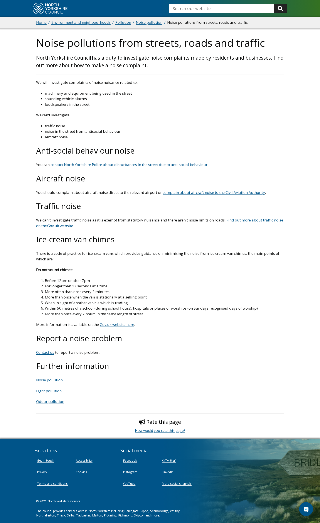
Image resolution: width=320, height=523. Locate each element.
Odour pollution (50, 401)
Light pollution (49, 390)
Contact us (45, 352)
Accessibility (84, 460)
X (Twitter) (169, 460)
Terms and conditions (52, 483)
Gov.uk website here (117, 324)
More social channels (177, 483)
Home (41, 22)
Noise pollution (149, 22)
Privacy (42, 472)
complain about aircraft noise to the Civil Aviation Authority (214, 192)
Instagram (130, 472)
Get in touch (45, 460)
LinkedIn (167, 472)
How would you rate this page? (160, 430)
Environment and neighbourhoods (81, 22)
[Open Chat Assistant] (306, 509)
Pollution (123, 22)
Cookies (81, 472)
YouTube (129, 483)
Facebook (130, 460)
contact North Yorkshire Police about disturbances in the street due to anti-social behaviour (129, 164)
